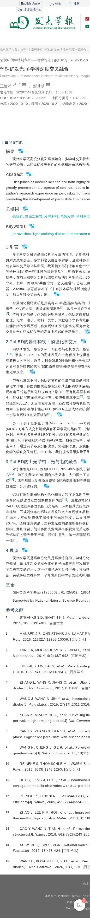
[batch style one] (79, 905)
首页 (14, 39)
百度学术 (57, 623)
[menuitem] (15, 39)
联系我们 (75, 39)
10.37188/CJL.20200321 (28, 98)
